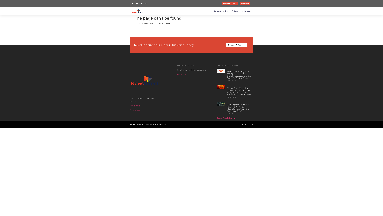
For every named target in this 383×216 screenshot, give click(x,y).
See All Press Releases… (226, 118)
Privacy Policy (135, 105)
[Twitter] (246, 124)
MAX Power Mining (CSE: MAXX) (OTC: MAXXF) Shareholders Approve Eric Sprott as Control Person (239, 74)
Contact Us (218, 11)
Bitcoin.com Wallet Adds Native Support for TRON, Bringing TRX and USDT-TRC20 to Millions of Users (239, 91)
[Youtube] (252, 124)
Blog (226, 11)
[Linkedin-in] (249, 124)
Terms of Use (135, 110)
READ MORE (231, 81)
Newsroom (247, 11)
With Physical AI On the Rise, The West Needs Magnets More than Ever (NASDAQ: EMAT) (238, 108)
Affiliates (235, 11)
